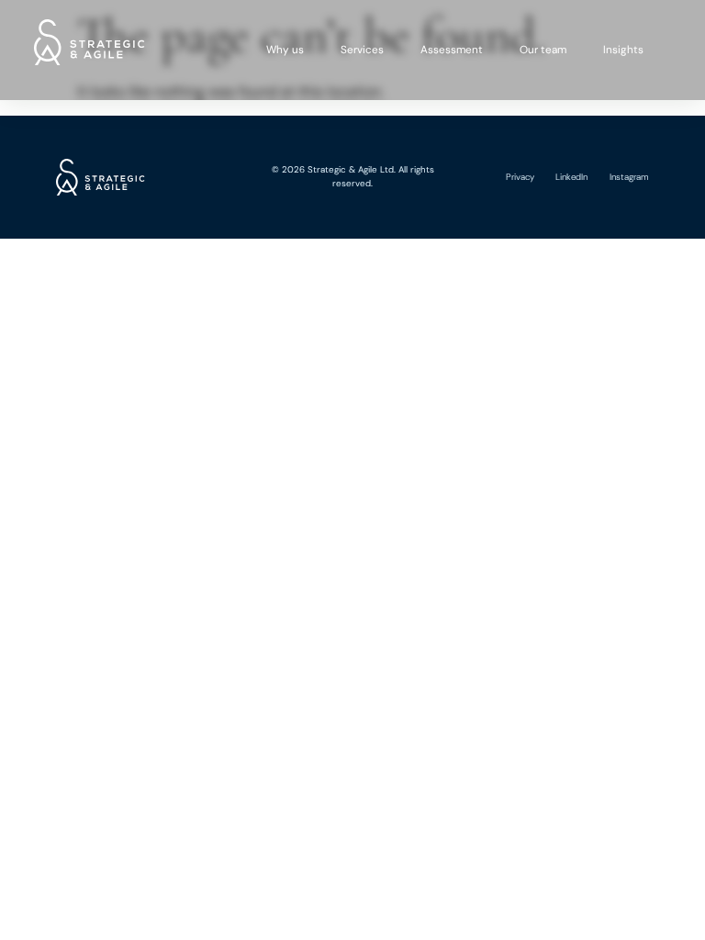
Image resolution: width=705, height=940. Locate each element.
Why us (285, 49)
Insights (623, 49)
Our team (543, 49)
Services (362, 49)
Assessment (451, 49)
